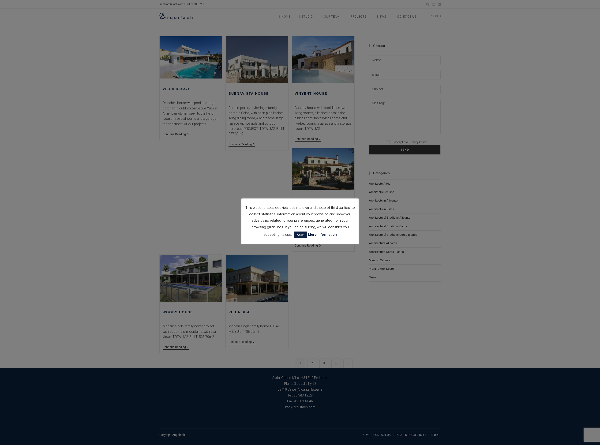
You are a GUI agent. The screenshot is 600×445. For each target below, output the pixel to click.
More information (322, 234)
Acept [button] (300, 234)
